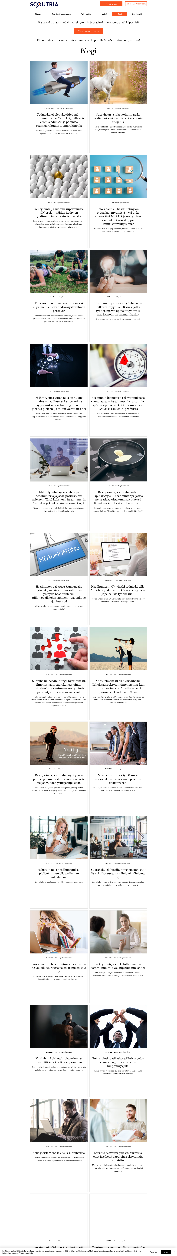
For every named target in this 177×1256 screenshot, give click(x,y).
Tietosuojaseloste (26, 1253)
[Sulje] (174, 1252)
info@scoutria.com (116, 40)
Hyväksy (166, 1252)
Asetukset (153, 1252)
